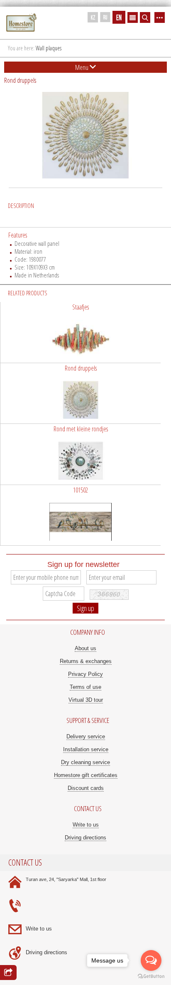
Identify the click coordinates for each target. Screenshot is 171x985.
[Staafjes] (80, 332)
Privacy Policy (85, 674)
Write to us (86, 825)
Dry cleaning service (85, 762)
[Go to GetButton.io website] (151, 976)
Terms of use (85, 687)
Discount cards (86, 788)
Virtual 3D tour (85, 700)
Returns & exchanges (86, 661)
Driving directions (85, 837)
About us (85, 648)
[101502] (80, 515)
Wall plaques (48, 48)
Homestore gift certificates (85, 775)
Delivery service (85, 736)
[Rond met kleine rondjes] (80, 454)
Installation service (85, 749)
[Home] (21, 22)
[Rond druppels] (80, 393)
